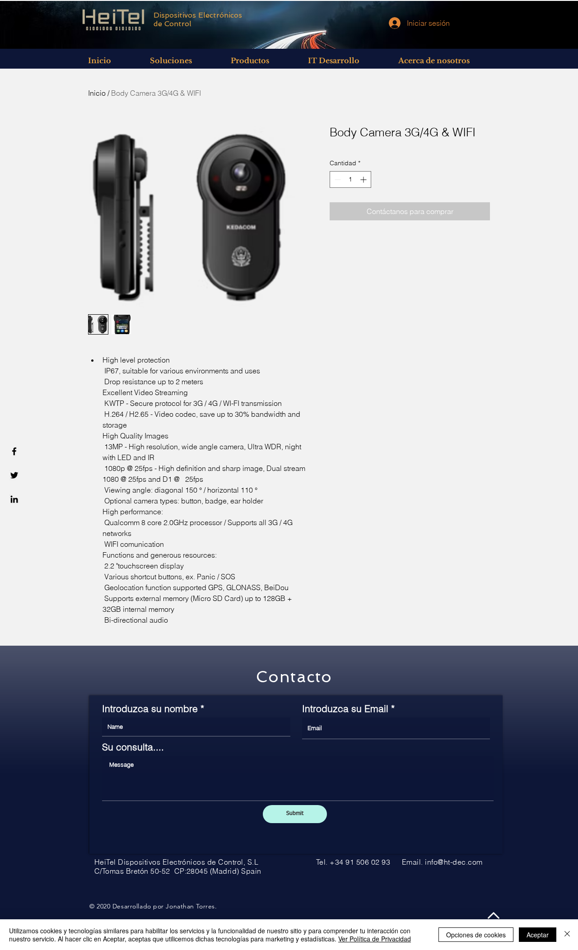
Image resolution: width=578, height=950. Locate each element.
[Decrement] (336, 179)
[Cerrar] (567, 935)
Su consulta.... (133, 747)
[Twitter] (14, 475)
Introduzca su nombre (150, 708)
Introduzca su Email (345, 708)
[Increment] (364, 179)
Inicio (97, 93)
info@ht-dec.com (453, 861)
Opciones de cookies (476, 934)
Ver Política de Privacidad (374, 938)
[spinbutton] (350, 179)
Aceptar (538, 934)
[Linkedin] (14, 499)
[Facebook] (14, 451)
